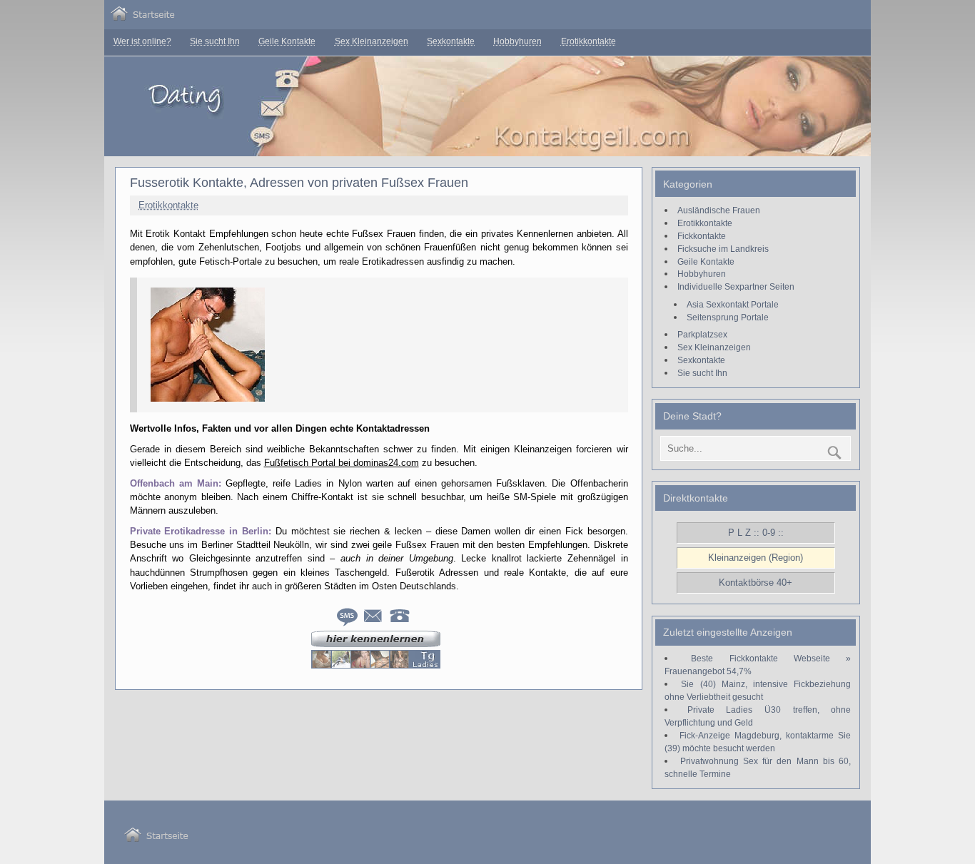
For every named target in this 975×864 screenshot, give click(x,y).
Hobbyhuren (517, 41)
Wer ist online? (142, 41)
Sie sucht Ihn (215, 41)
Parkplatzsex (702, 334)
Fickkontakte (701, 235)
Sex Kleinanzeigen (371, 41)
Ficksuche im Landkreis (723, 248)
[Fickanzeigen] (143, 17)
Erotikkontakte (588, 41)
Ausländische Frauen (718, 210)
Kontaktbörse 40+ (755, 582)
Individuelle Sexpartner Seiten (735, 286)
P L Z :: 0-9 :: (756, 532)
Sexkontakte (451, 41)
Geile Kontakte (286, 41)
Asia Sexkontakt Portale (733, 304)
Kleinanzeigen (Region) (755, 557)
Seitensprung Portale (728, 317)
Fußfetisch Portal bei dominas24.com (341, 462)
